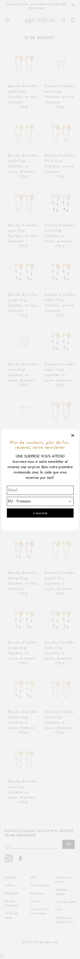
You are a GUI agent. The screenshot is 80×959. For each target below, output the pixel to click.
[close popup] (73, 435)
